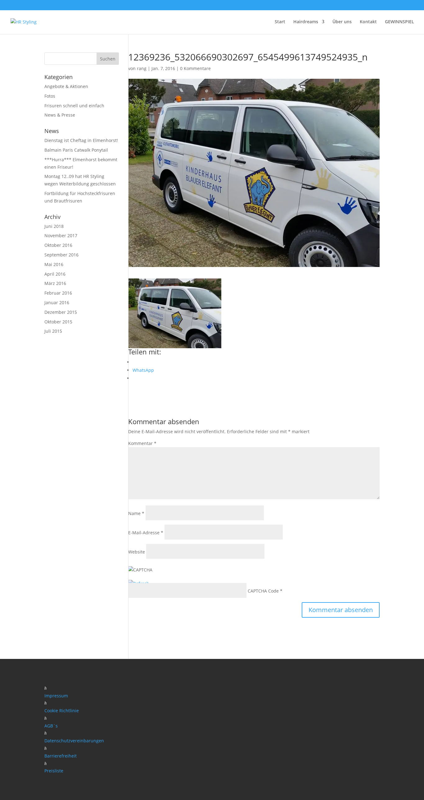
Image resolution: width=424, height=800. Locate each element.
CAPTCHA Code (263, 591)
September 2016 (61, 255)
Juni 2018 (54, 226)
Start (280, 22)
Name (136, 513)
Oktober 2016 (58, 245)
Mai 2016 (53, 264)
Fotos (49, 96)
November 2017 (60, 235)
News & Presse (59, 115)
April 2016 (54, 274)
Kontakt (368, 22)
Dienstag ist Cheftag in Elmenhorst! (81, 140)
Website (136, 552)
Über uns (342, 22)
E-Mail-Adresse (145, 533)
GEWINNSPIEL (399, 22)
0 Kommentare (195, 68)
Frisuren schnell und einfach (74, 106)
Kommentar (142, 443)
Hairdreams (305, 22)
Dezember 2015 (60, 312)
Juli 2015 (53, 331)
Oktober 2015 (58, 322)
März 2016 (55, 283)
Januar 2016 (56, 302)
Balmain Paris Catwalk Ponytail (76, 150)
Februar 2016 (58, 293)
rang (142, 68)
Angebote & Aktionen (66, 86)
